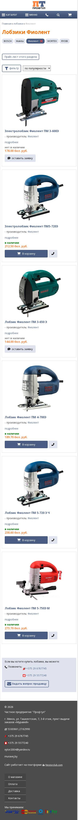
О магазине (15, 777)
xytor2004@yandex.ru (17, 749)
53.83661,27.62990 (19, 729)
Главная (6, 23)
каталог (11, 15)
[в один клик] (52, 253)
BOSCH (8, 41)
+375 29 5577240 (36, 675)
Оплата (12, 784)
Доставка (14, 791)
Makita (20, 41)
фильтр (14, 68)
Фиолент (33, 41)
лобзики (18, 23)
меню (32, 15)
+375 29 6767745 (36, 668)
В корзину (28, 253)
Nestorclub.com (54, 764)
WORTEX (52, 41)
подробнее (11, 142)
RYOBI (64, 41)
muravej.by (11, 756)
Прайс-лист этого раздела (20, 56)
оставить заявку (22, 158)
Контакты (14, 798)
